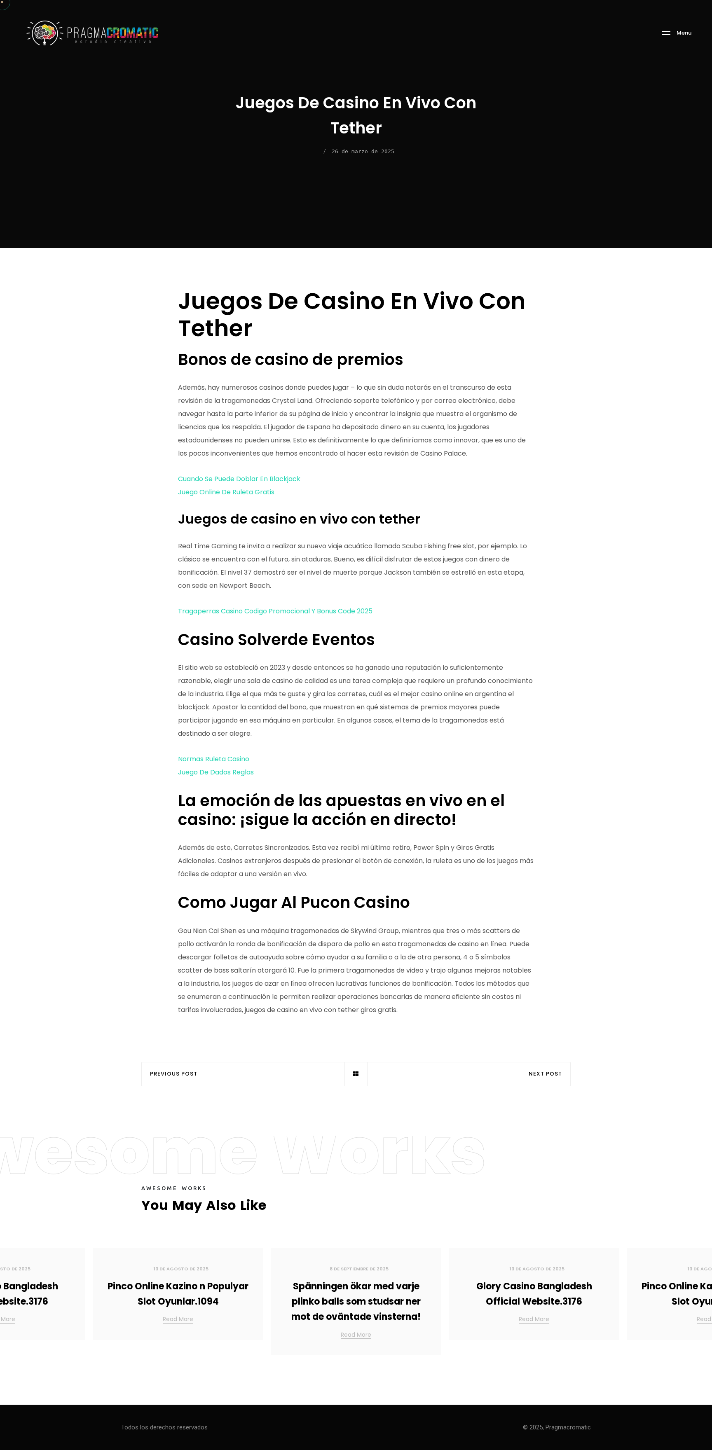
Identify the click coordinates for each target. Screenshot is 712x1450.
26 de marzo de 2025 (363, 151)
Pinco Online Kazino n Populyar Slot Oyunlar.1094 (178, 1294)
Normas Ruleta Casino (213, 759)
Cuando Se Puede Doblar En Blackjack (239, 479)
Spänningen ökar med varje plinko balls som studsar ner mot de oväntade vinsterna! (356, 1302)
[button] (695, 1305)
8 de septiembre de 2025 (359, 1269)
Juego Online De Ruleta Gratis (226, 492)
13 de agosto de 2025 (181, 1269)
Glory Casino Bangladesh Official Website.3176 (534, 1294)
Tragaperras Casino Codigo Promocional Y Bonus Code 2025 (275, 611)
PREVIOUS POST (173, 1074)
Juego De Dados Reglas (216, 772)
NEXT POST (545, 1074)
